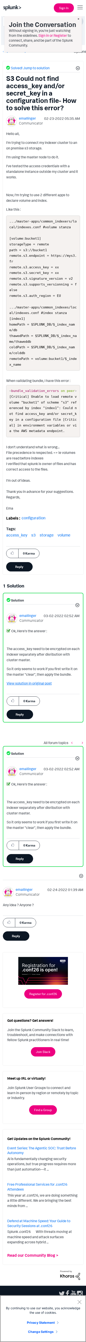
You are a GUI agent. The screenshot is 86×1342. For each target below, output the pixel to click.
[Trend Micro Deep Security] (81, 742)
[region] (43, 1318)
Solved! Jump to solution (30, 68)
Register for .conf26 (43, 994)
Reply (19, 567)
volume (64, 534)
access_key (16, 534)
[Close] (79, 1302)
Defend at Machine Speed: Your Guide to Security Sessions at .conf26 (38, 1223)
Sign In (64, 8)
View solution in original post (29, 683)
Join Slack (43, 1052)
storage (47, 534)
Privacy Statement (41, 1322)
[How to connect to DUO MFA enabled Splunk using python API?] (73, 742)
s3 (33, 534)
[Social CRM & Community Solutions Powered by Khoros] (70, 1275)
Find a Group (43, 1110)
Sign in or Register (52, 35)
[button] (77, 69)
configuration (33, 518)
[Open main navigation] (80, 7)
